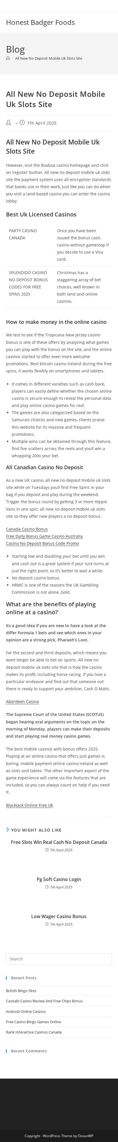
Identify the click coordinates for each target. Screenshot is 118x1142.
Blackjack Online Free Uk (29, 805)
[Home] (8, 58)
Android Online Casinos (26, 1011)
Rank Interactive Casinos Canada (34, 1032)
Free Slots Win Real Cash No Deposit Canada (59, 842)
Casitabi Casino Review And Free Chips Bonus (44, 1000)
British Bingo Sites (21, 990)
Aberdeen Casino (22, 701)
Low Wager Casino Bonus (58, 916)
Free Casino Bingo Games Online (33, 1021)
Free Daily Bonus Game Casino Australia (44, 536)
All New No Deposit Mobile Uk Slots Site (48, 58)
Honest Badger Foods (40, 22)
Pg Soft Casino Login (59, 879)
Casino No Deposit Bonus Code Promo (42, 543)
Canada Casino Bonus (27, 529)
